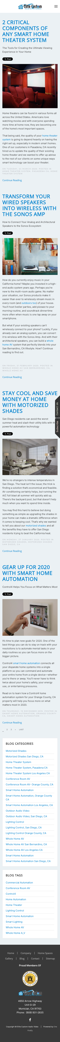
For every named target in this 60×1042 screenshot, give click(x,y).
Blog (22, 958)
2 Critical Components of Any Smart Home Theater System (25, 31)
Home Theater (14, 904)
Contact (35, 958)
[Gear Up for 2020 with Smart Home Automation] (30, 617)
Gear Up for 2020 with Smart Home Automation (27, 573)
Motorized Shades (14, 542)
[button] (56, 6)
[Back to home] (30, 6)
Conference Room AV (18, 888)
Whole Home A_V (15, 932)
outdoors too (29, 303)
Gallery (9, 958)
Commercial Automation (19, 882)
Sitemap (50, 958)
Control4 (11, 893)
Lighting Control (15, 910)
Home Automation (16, 899)
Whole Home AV (12, 370)
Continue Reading (12, 180)
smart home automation (26, 663)
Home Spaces (45, 953)
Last (21, 729)
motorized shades (36, 525)
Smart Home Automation (23, 716)
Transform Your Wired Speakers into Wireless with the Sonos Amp (29, 205)
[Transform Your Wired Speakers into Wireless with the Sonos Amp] (30, 256)
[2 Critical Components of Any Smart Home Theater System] (30, 85)
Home (10, 953)
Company (26, 953)
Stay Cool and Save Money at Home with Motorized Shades (30, 402)
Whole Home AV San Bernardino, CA (26, 368)
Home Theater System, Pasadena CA (25, 171)
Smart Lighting (14, 921)
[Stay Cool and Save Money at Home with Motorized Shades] (30, 456)
